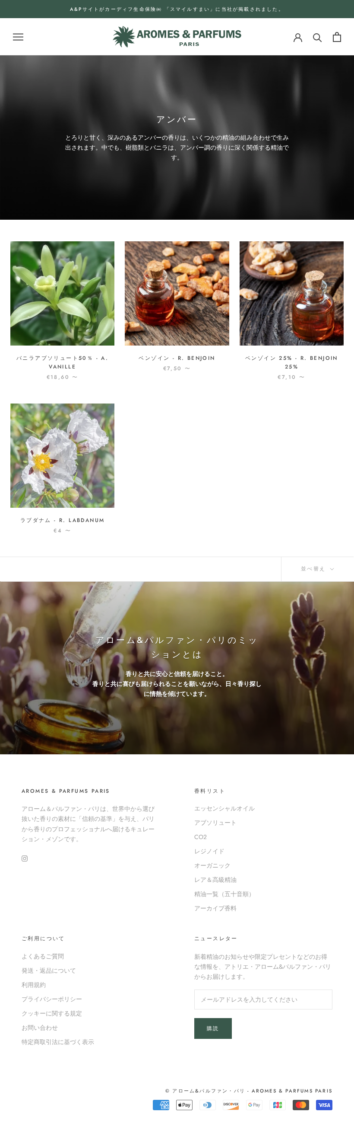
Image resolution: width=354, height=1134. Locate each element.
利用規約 (34, 984)
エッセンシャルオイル (224, 808)
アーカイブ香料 (215, 908)
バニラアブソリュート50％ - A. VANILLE (62, 362)
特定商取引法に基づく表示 (58, 1042)
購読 (213, 1028)
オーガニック (212, 865)
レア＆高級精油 (215, 879)
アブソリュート (215, 822)
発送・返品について (49, 970)
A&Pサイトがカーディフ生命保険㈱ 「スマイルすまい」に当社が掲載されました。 (177, 9)
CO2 (200, 837)
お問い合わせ (40, 1027)
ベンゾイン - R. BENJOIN (177, 358)
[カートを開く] (337, 37)
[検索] (317, 37)
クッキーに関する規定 (52, 1013)
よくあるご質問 (43, 956)
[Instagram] (25, 858)
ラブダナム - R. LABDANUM (62, 520)
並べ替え (315, 569)
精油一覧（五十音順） (224, 894)
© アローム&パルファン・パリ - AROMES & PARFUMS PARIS (248, 1090)
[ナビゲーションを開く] (18, 37)
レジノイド (209, 851)
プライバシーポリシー (52, 999)
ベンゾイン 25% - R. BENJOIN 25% (291, 362)
